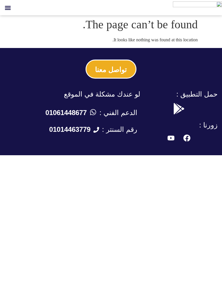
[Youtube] (171, 138)
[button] (7, 7)
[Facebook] (187, 138)
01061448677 (66, 112)
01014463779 (69, 129)
